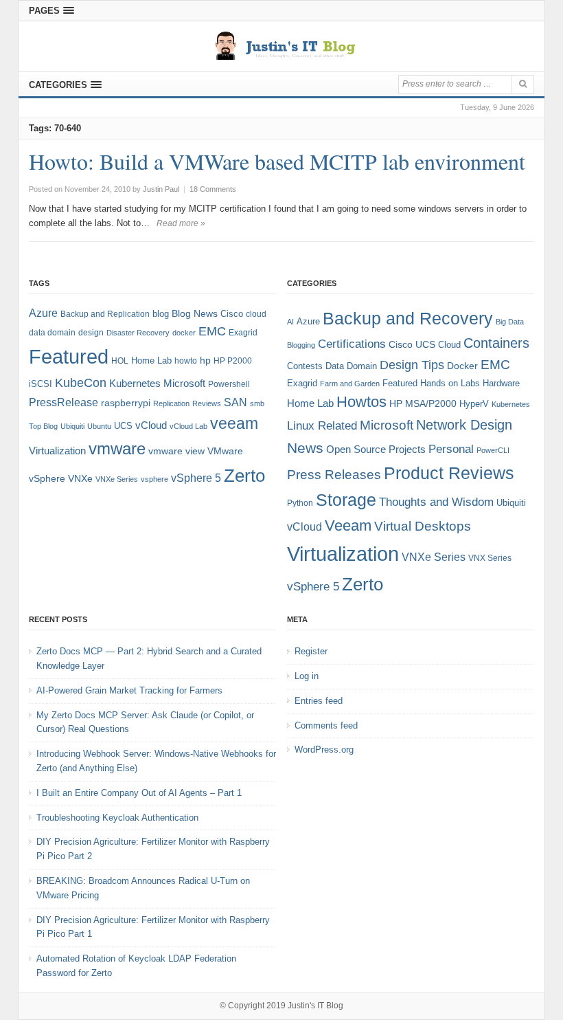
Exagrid (243, 332)
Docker (462, 365)
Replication (171, 403)
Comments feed (326, 725)
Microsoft (184, 383)
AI (290, 322)
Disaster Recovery (138, 333)
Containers (496, 343)
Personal (451, 449)
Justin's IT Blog (315, 1005)
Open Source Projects (376, 449)
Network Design (464, 424)
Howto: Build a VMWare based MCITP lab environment (277, 161)
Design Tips (412, 365)
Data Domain (351, 366)
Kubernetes (135, 383)
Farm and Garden (350, 383)
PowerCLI (492, 450)
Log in (307, 676)
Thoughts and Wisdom (436, 502)
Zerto (244, 475)
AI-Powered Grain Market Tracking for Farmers (129, 690)
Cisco (231, 314)
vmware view (176, 450)
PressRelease (63, 402)
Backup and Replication (105, 314)
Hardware (501, 383)
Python (300, 502)
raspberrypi (125, 403)
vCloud (151, 425)
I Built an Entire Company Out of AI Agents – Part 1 (139, 793)
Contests (305, 366)
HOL (119, 361)
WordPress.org (324, 749)
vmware (117, 449)
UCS (123, 426)
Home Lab (151, 360)
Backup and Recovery (408, 318)
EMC (212, 331)
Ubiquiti (72, 426)
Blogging (301, 345)
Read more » (181, 223)
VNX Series (490, 557)
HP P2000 (233, 361)
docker (184, 333)
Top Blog (43, 426)
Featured (68, 356)
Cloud (449, 345)
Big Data (510, 322)
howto (185, 361)
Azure (43, 313)
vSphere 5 (196, 478)
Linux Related (322, 425)
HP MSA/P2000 (423, 403)
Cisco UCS (412, 344)
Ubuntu (99, 426)
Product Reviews (449, 473)
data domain (52, 332)
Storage (346, 500)
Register (311, 651)
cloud (256, 314)
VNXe (80, 478)
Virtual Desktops (422, 526)
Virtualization (57, 450)
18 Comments (212, 189)
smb (257, 403)
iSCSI (40, 384)
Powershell (229, 384)
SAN (235, 402)
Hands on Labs (450, 383)
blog (160, 314)
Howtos (361, 401)
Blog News (195, 314)
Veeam (348, 525)
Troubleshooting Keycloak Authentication (117, 817)
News (305, 448)
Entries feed (319, 701)
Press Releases (334, 474)
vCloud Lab (188, 426)
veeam (234, 423)
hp (205, 360)
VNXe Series (116, 479)
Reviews (206, 403)
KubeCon (80, 383)
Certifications (352, 344)
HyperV (474, 404)
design (91, 332)
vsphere (154, 479)
